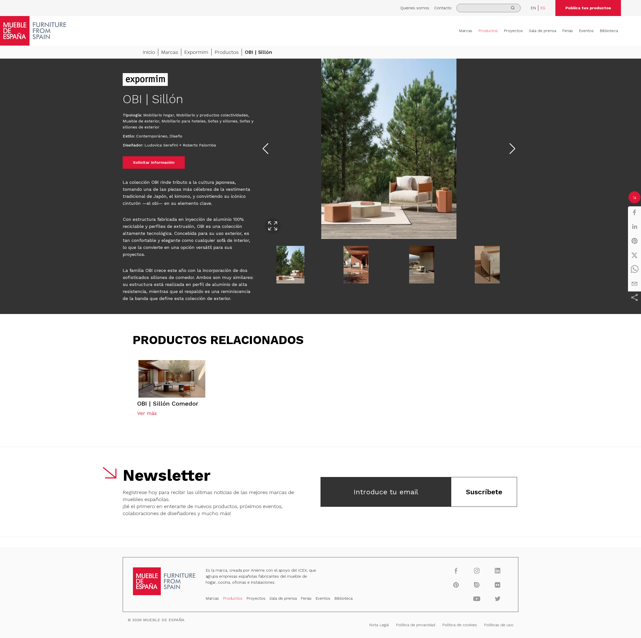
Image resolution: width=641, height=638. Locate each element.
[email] (634, 284)
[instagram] (476, 570)
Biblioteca (609, 30)
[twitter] (634, 255)
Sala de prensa (542, 30)
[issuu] (476, 585)
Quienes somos (414, 8)
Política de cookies (459, 624)
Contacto (442, 8)
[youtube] (476, 599)
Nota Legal (379, 624)
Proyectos (513, 30)
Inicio (149, 52)
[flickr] (497, 585)
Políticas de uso (498, 624)
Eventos (586, 30)
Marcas (465, 30)
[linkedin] (634, 227)
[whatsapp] (634, 269)
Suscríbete (484, 492)
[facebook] (634, 212)
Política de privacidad (415, 624)
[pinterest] (634, 241)
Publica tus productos (588, 8)
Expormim (196, 52)
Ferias (567, 30)
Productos (488, 30)
